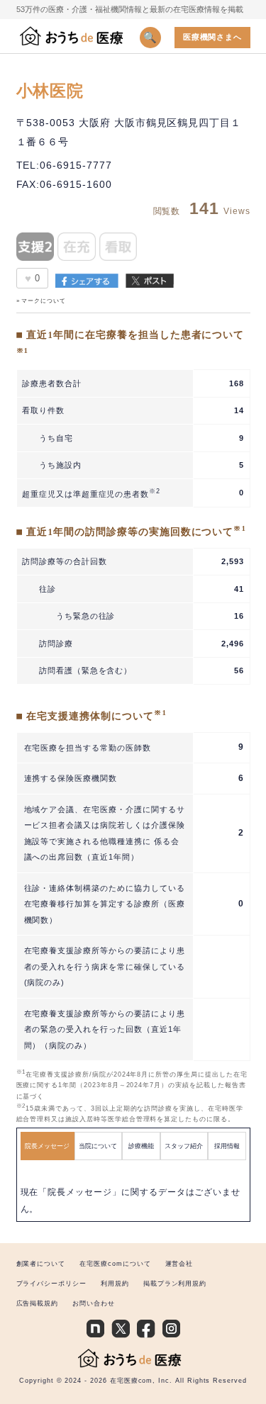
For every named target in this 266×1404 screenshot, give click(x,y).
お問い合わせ (93, 1303)
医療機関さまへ (213, 37)
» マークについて (41, 301)
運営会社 (179, 1263)
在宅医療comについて (114, 1263)
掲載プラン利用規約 (175, 1283)
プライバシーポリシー (51, 1283)
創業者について (41, 1263)
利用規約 (115, 1283)
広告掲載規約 (37, 1303)
